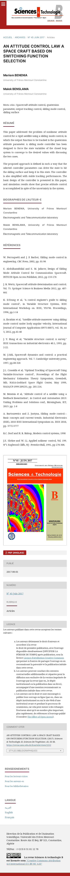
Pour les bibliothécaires (16, 786)
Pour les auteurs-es (14, 781)
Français (9, 817)
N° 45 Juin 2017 (36, 37)
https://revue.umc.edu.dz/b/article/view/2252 (29, 745)
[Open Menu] (3, 4)
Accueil (7, 37)
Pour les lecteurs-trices (16, 776)
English (9, 812)
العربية (8, 807)
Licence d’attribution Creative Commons (44, 657)
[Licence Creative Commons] (14, 857)
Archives (20, 37)
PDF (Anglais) (16, 552)
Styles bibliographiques (23, 750)
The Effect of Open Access (40, 716)
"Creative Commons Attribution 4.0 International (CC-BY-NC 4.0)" (34, 862)
